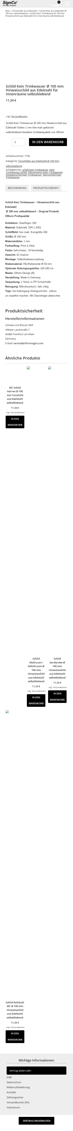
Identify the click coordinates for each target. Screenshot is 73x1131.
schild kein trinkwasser (35, 169)
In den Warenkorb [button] (15, 422)
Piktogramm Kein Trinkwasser (45, 172)
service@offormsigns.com (28, 343)
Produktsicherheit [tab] (46, 188)
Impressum (13, 1107)
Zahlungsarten (15, 1097)
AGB (9, 1077)
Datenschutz (14, 1082)
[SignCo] (12, 4)
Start (7, 10)
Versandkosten (19, 116)
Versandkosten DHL (18, 1102)
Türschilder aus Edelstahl (24, 10)
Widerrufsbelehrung (18, 1087)
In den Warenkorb (48, 142)
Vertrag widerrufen (20, 1070)
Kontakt (11, 1092)
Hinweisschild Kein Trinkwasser (24, 174)
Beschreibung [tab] (17, 188)
